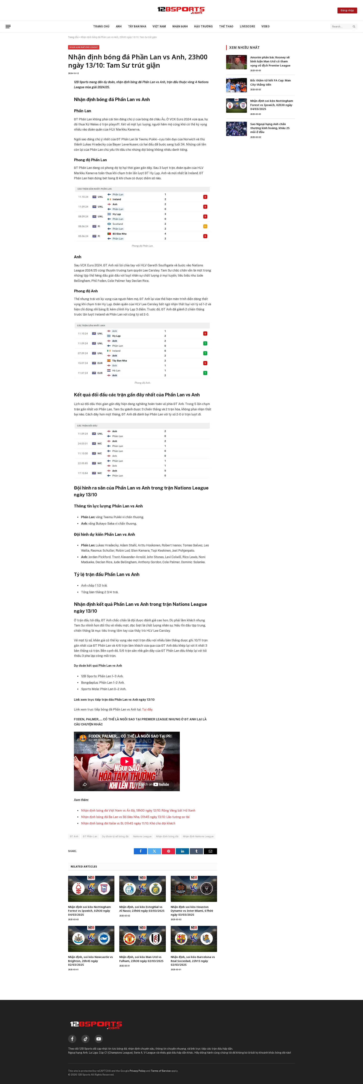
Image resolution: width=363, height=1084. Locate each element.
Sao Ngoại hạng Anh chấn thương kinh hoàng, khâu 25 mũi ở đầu (270, 128)
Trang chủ (101, 26)
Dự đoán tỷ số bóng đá (115, 836)
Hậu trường (203, 26)
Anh (119, 26)
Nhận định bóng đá (167, 836)
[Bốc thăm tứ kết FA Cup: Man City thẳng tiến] (236, 85)
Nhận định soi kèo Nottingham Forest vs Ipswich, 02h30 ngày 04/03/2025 (89, 910)
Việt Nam (159, 26)
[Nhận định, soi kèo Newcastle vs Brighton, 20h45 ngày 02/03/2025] (91, 939)
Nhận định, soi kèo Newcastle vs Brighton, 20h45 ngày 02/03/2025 (90, 960)
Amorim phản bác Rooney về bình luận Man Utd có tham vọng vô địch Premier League (270, 61)
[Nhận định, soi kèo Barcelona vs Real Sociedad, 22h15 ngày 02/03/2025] (194, 939)
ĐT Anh (74, 836)
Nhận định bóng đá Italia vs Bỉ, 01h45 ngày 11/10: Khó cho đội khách (128, 823)
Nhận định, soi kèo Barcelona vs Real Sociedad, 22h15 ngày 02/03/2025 (193, 960)
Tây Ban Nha (137, 26)
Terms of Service (161, 1070)
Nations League (142, 836)
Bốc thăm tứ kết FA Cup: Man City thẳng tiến (270, 82)
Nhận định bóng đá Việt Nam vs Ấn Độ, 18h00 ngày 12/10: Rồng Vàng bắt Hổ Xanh (138, 810)
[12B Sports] (182, 10)
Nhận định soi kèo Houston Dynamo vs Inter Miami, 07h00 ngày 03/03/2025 (192, 910)
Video (265, 26)
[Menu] (8, 26)
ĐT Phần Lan (90, 836)
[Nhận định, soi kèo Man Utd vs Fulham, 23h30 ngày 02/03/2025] (142, 939)
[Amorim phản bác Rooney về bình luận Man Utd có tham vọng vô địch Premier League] (236, 62)
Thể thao (226, 26)
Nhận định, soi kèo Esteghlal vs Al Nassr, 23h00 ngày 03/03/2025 (141, 908)
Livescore (247, 26)
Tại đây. (147, 709)
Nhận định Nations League (84, 47)
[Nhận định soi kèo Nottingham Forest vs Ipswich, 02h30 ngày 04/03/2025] (91, 889)
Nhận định (180, 26)
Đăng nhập (347, 10)
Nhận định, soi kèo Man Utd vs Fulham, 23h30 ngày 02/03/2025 (141, 959)
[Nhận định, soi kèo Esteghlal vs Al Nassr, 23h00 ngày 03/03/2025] (142, 889)
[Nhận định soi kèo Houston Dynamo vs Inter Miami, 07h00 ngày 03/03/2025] (194, 889)
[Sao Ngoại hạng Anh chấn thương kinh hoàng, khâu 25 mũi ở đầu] (236, 129)
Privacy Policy (138, 1070)
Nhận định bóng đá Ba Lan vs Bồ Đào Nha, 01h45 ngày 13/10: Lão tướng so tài (135, 817)
